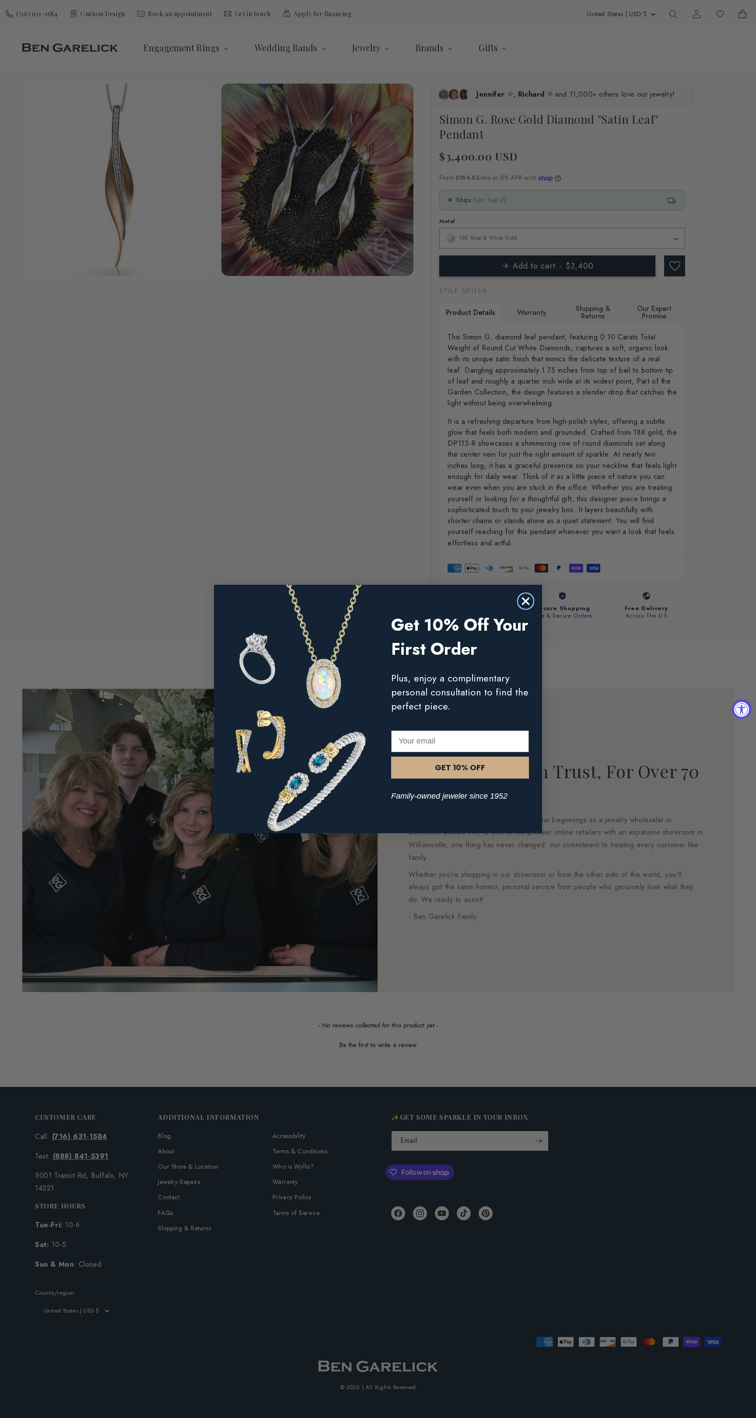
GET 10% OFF (460, 767)
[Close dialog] (525, 601)
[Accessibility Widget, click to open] (742, 709)
